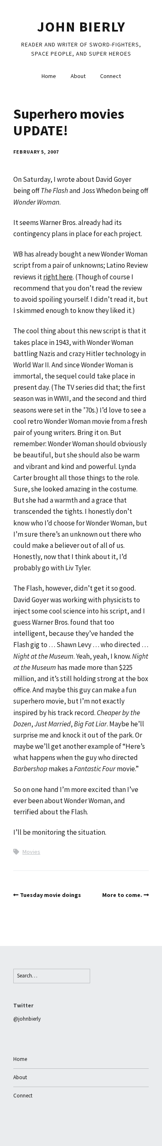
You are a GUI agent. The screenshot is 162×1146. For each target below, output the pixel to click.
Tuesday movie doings (50, 895)
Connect (110, 76)
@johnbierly (27, 1018)
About (78, 76)
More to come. (122, 895)
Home (49, 76)
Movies (31, 851)
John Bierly (81, 26)
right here (58, 276)
